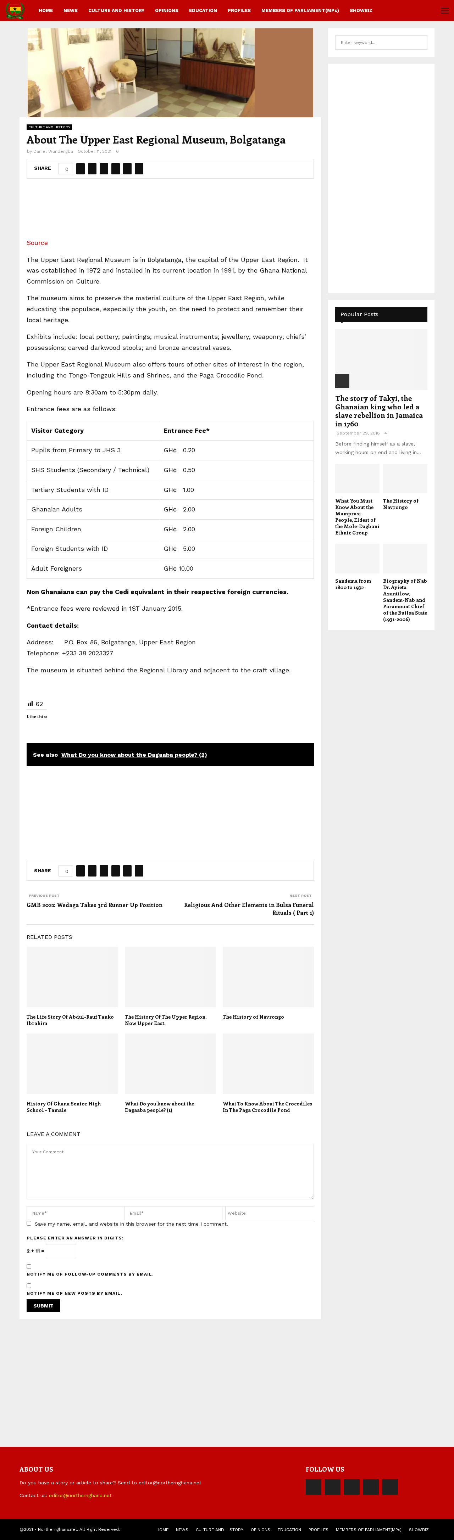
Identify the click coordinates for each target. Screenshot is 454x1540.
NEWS (70, 10)
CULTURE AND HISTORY (116, 10)
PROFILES (239, 10)
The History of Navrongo (253, 1016)
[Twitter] (332, 1487)
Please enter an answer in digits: (75, 1238)
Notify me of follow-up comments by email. (90, 1274)
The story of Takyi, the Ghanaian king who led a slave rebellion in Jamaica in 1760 (379, 410)
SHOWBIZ (361, 10)
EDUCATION (203, 10)
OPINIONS (166, 10)
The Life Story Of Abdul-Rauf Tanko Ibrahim (70, 1019)
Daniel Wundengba (53, 151)
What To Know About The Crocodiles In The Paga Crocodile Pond (267, 1106)
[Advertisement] (170, 211)
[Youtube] (390, 1487)
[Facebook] (313, 1487)
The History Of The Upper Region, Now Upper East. (165, 1019)
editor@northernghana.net (80, 1495)
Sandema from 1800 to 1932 (353, 583)
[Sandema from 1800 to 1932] (357, 558)
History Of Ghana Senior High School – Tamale (64, 1106)
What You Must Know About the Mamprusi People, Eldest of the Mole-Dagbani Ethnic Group (357, 516)
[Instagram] (352, 1487)
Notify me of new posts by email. (74, 1293)
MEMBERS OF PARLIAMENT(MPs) (300, 10)
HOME (46, 10)
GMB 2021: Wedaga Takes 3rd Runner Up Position (94, 904)
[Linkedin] (371, 1487)
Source (37, 242)
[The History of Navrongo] (405, 478)
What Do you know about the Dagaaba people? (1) (159, 1106)
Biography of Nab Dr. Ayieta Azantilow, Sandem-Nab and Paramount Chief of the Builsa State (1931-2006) (405, 599)
